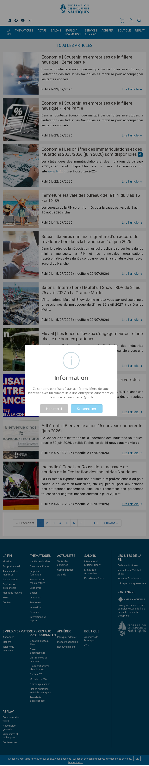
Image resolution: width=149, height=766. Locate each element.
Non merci (54, 408)
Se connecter (86, 408)
